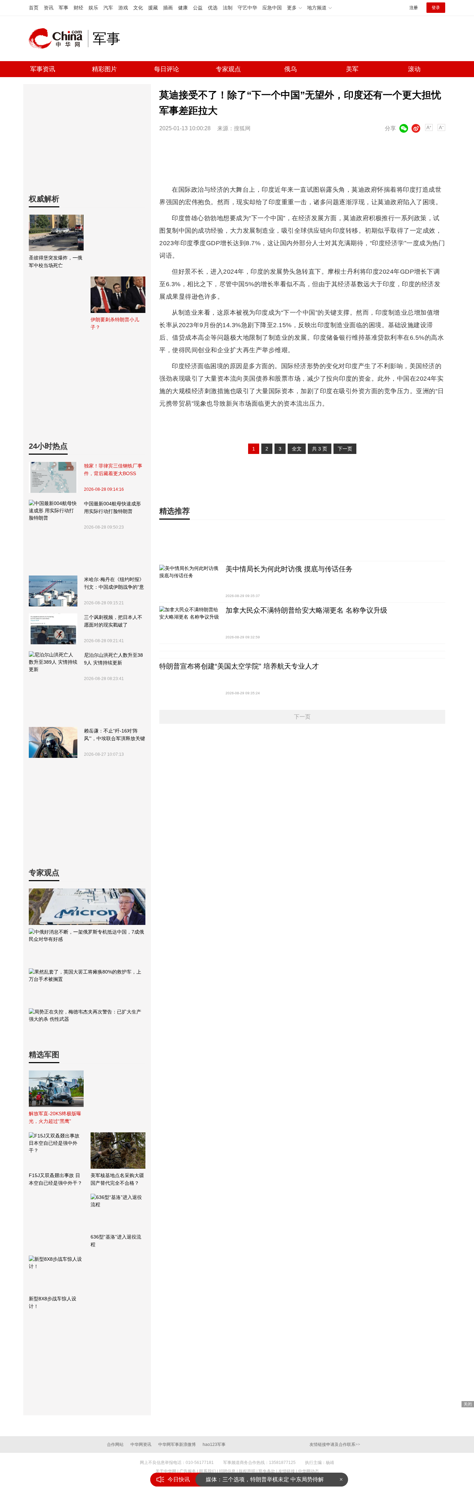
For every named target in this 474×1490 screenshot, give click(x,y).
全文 (297, 449)
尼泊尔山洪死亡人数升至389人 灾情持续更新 (113, 658)
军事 (63, 7)
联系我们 (207, 1471)
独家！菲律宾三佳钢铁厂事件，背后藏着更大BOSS (113, 469)
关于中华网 (165, 1471)
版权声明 (247, 1471)
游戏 (123, 7)
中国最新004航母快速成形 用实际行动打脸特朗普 (112, 507)
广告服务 (187, 1471)
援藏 (153, 7)
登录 (436, 7)
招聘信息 (227, 1471)
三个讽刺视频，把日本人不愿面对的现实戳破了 (113, 621)
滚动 (414, 69)
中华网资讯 (140, 1444)
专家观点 (228, 69)
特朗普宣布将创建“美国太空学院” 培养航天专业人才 (239, 666)
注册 (413, 7)
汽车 (108, 7)
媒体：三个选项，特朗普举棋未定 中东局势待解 (265, 1479)
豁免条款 (267, 1471)
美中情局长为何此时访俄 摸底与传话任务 (289, 569)
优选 (213, 7)
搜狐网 (242, 128)
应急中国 (272, 7)
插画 (168, 7)
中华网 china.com (58, 38)
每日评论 (166, 69)
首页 (34, 7)
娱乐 (93, 7)
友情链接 (286, 1471)
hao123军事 (214, 1444)
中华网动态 (308, 1471)
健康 (183, 7)
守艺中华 (247, 7)
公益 (198, 7)
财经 (78, 7)
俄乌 (290, 69)
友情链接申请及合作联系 (335, 1444)
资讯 (48, 7)
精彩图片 (104, 69)
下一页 (345, 449)
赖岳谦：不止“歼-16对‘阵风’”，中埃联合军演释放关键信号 (114, 735)
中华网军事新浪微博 (177, 1444)
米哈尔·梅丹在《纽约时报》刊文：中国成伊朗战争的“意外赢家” (114, 584)
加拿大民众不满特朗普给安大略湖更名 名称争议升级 (306, 610)
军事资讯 (42, 69)
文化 (138, 7)
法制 (227, 7)
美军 (352, 69)
